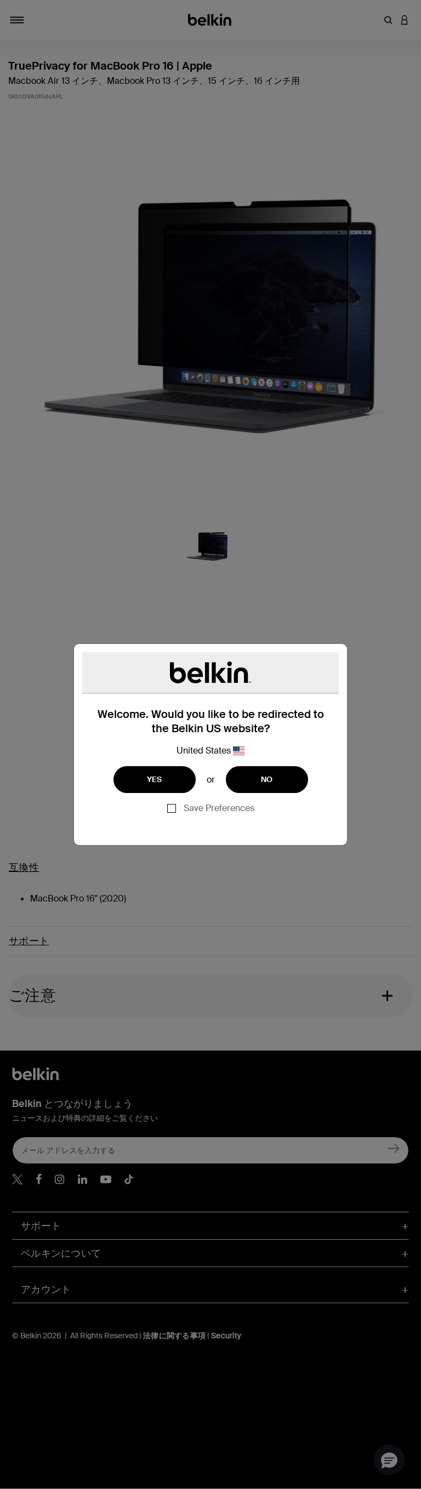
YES (154, 779)
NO (267, 779)
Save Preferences (219, 808)
